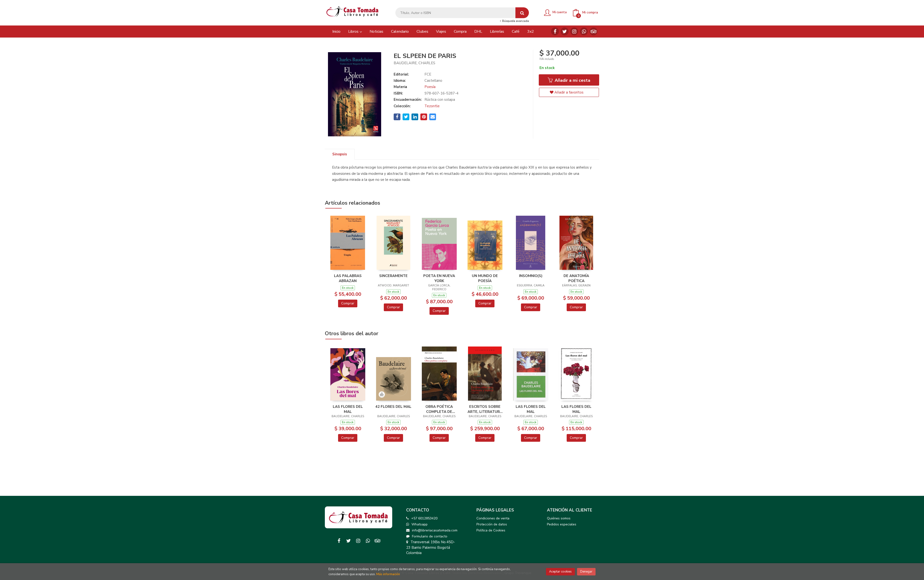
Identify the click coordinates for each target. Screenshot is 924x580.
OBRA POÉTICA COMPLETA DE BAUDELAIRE (439, 409)
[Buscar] (522, 12)
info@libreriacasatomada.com (434, 530)
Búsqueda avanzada (515, 21)
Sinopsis (339, 154)
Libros (353, 31)
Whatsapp (419, 524)
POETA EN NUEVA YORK (439, 278)
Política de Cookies (490, 530)
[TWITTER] (565, 31)
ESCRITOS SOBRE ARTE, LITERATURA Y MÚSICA (485, 409)
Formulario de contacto (429, 536)
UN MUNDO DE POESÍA (485, 278)
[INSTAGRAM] (574, 31)
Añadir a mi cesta (571, 80)
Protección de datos (491, 524)
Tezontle (432, 106)
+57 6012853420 (424, 518)
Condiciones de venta (492, 518)
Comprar (347, 303)
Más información (388, 574)
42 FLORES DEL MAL (393, 406)
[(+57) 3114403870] (584, 31)
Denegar (586, 571)
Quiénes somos (559, 518)
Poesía (430, 86)
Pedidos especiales (561, 524)
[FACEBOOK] (555, 31)
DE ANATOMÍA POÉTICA (576, 278)
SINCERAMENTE (393, 275)
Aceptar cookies (560, 571)
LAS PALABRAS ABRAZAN (348, 278)
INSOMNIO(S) (530, 275)
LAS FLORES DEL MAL (348, 409)
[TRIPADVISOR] (593, 31)
